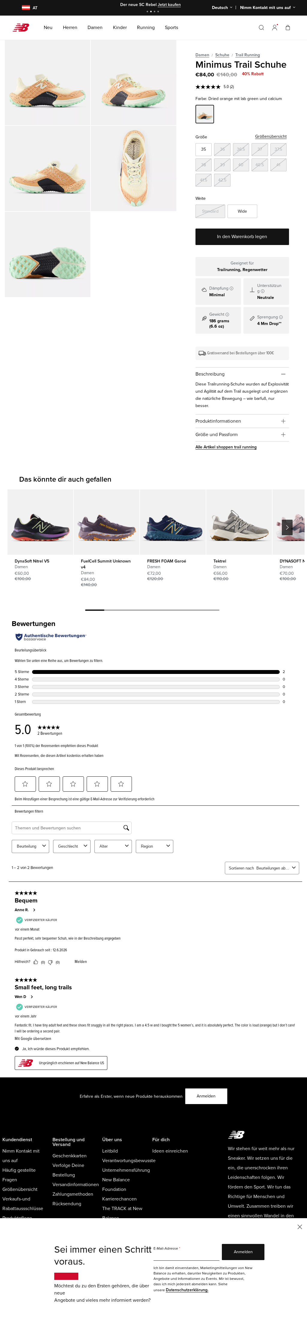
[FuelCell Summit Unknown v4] (106, 522)
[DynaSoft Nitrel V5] (40, 522)
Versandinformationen (75, 1185)
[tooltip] (231, 288)
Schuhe (222, 55)
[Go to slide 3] (155, 12)
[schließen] (299, 1226)
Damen (202, 55)
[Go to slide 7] (209, 611)
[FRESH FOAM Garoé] (172, 522)
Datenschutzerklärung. (187, 1289)
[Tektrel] (239, 522)
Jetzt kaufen (169, 4)
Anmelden (206, 1096)
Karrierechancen (119, 1199)
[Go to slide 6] (190, 611)
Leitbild (110, 1151)
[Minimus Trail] (47, 82)
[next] (287, 527)
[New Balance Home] (23, 27)
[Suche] (261, 27)
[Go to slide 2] (152, 12)
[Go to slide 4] (159, 12)
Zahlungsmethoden (72, 1194)
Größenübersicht (271, 136)
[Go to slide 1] (148, 12)
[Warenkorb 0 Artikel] (288, 27)
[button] (274, 27)
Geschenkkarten (69, 1156)
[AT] (22, 8)
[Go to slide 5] (171, 611)
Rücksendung (66, 1204)
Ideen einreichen (170, 1151)
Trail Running (247, 55)
